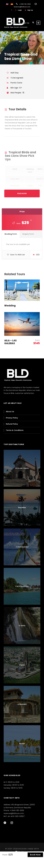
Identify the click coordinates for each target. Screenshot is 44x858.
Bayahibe (22, 507)
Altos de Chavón (22, 468)
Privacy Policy (12, 418)
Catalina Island (22, 547)
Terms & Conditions (14, 430)
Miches (22, 743)
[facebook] (11, 10)
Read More (22, 193)
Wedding (10, 305)
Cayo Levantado (22, 586)
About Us (10, 411)
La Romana (22, 704)
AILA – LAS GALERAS (10, 342)
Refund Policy (12, 424)
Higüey (22, 665)
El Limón (22, 625)
